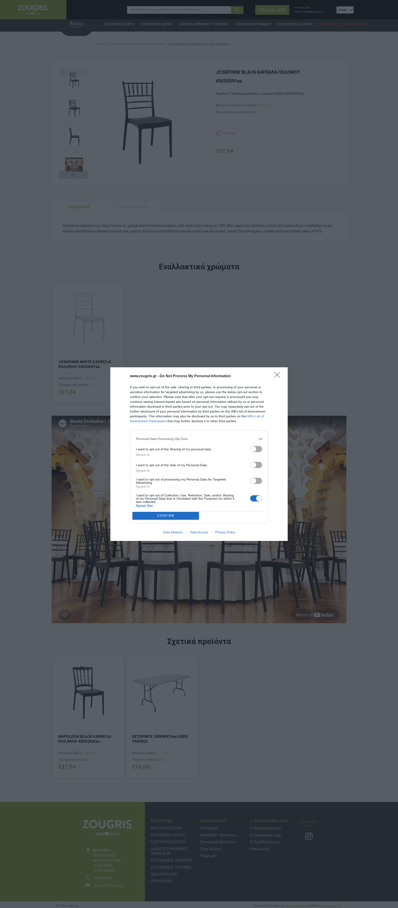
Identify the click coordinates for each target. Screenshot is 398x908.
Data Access (199, 532)
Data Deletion (173, 532)
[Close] (278, 376)
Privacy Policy (225, 532)
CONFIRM (165, 515)
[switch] (256, 449)
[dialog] (199, 454)
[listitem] (199, 438)
